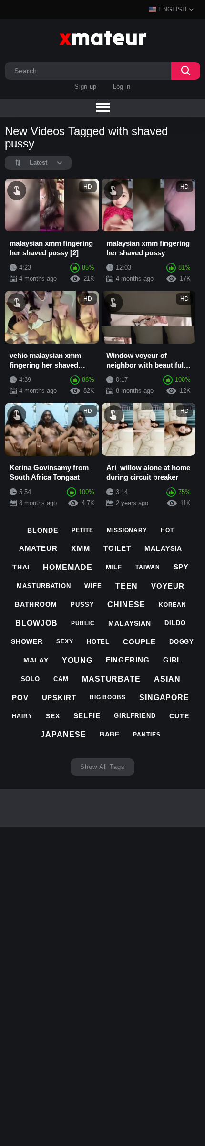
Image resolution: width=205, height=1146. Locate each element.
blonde (42, 530)
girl (172, 660)
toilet (117, 548)
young (77, 660)
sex (53, 716)
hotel (98, 641)
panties (146, 734)
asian (167, 679)
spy (181, 567)
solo (31, 679)
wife (93, 585)
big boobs (108, 697)
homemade (67, 567)
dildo (175, 623)
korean (172, 604)
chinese (126, 604)
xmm (80, 549)
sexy (64, 641)
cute (179, 716)
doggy (182, 641)
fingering (128, 660)
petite (82, 530)
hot (167, 530)
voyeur (167, 586)
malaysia (163, 548)
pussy (82, 604)
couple (139, 642)
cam (61, 679)
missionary (127, 530)
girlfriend (135, 715)
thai (21, 567)
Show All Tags (102, 766)
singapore (164, 698)
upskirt (59, 698)
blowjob (36, 623)
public (83, 623)
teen (126, 586)
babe (110, 734)
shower (27, 641)
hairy (22, 716)
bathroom (36, 604)
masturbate (111, 679)
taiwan (147, 567)
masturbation (44, 585)
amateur (38, 548)
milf (114, 567)
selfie (87, 716)
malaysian (129, 623)
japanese (63, 734)
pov (20, 698)
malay (36, 660)
